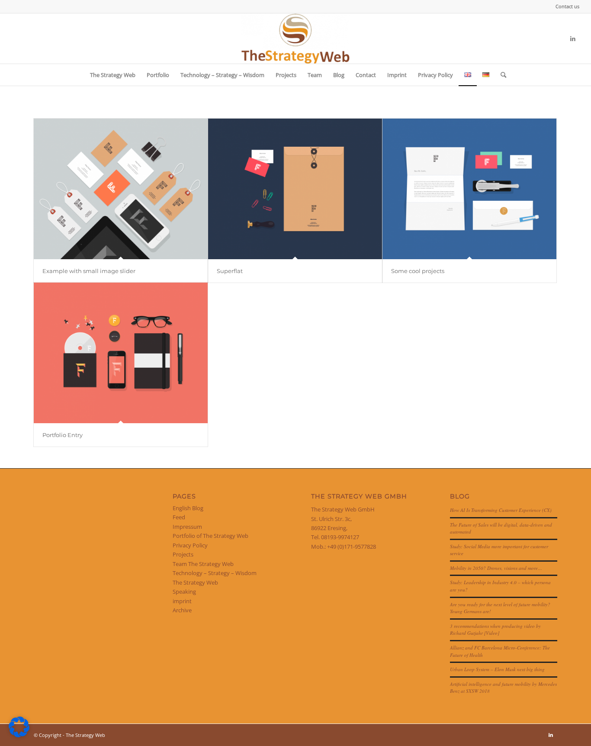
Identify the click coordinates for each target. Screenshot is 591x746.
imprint (182, 601)
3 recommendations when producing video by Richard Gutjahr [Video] (495, 630)
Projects (183, 554)
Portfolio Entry (62, 434)
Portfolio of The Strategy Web (210, 536)
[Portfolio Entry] (121, 353)
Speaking (184, 591)
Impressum (187, 527)
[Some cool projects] (469, 189)
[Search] (500, 75)
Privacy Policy (190, 545)
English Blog (188, 508)
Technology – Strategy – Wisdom (215, 573)
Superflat (230, 270)
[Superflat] (295, 189)
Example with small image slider (88, 270)
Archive (182, 610)
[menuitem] (565, 6)
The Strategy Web (195, 582)
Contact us (567, 6)
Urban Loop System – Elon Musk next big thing (497, 669)
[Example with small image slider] (121, 189)
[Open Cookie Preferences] (19, 735)
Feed (179, 517)
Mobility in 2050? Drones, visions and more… (496, 568)
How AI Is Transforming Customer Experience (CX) (501, 510)
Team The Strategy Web (203, 564)
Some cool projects (417, 270)
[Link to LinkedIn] (572, 38)
